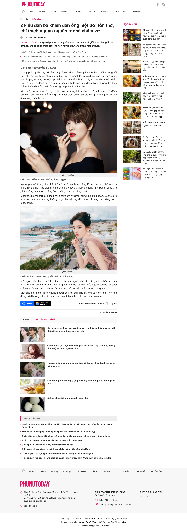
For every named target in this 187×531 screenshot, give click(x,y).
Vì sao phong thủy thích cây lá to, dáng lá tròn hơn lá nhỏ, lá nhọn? (153, 96)
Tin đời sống (156, 471)
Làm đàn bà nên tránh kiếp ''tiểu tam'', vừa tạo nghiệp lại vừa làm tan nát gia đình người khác (64, 56)
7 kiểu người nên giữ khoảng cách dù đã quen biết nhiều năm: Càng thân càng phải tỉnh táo (66, 458)
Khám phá (135, 12)
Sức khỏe (78, 12)
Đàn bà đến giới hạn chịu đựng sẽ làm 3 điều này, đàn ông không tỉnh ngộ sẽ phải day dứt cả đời (81, 347)
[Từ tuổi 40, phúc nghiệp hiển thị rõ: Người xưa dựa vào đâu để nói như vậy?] (132, 66)
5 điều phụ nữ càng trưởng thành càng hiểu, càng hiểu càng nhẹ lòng (56, 449)
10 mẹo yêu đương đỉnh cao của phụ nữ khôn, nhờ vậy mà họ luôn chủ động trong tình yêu (63, 61)
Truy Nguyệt (111, 312)
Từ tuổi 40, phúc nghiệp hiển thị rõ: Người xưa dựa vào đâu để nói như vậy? (59, 431)
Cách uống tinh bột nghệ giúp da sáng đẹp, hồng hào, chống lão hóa (81, 382)
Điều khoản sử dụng (85, 526)
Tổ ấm (42, 12)
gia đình (53, 319)
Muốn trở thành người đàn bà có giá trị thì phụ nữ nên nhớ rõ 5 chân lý (54, 52)
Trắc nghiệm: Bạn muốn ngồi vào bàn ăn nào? (154, 124)
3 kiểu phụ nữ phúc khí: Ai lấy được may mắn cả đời (47, 445)
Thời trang (104, 12)
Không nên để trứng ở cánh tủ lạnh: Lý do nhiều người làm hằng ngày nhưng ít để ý (154, 173)
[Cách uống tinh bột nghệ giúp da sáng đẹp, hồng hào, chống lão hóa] (32, 386)
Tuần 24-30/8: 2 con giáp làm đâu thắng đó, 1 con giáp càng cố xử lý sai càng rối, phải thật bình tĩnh (154, 82)
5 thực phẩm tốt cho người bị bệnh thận (68, 398)
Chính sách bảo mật (102, 526)
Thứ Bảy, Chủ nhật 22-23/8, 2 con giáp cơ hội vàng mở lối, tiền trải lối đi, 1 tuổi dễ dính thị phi (153, 112)
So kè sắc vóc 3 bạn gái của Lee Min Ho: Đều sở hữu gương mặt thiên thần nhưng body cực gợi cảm (81, 329)
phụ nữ (35, 319)
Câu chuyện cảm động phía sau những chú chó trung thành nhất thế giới (57, 453)
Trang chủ (24, 19)
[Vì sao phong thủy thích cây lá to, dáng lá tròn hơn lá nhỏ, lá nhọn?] (132, 98)
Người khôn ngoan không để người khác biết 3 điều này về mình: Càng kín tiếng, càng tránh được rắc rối (67, 425)
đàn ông (44, 319)
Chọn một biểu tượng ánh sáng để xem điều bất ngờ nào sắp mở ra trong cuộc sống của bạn (154, 34)
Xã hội (31, 12)
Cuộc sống (120, 12)
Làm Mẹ (53, 12)
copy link (113, 303)
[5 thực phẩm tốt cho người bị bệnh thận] (32, 404)
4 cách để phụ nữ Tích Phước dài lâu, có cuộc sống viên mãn (52, 440)
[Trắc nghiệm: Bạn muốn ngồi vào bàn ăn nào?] (132, 127)
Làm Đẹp (65, 12)
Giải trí (91, 12)
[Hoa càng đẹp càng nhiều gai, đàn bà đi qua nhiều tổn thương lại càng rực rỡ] (32, 369)
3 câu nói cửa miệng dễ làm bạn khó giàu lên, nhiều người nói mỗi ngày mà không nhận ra (66, 436)
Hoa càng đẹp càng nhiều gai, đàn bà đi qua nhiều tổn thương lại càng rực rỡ (81, 364)
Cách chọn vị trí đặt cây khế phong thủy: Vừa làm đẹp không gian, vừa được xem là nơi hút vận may (154, 158)
